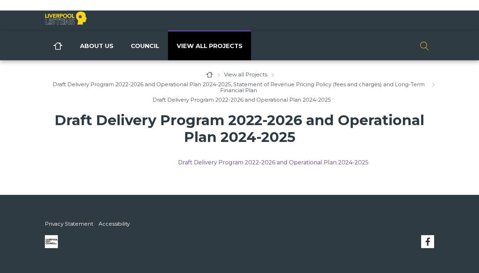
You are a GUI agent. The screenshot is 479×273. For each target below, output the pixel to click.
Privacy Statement (69, 223)
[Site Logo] (97, 19)
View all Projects (209, 45)
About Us (96, 45)
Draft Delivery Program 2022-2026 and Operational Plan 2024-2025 (273, 162)
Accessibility (114, 223)
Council (145, 45)
